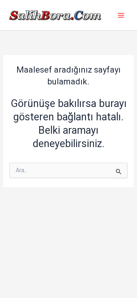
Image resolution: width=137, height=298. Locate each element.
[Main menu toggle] (121, 15)
